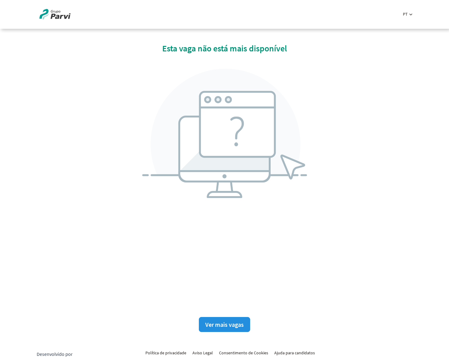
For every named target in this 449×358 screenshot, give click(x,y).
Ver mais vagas (224, 324)
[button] (407, 14)
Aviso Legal (202, 352)
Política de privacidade (165, 352)
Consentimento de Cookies (243, 352)
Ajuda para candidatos (294, 352)
